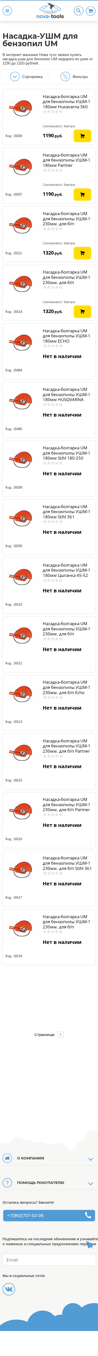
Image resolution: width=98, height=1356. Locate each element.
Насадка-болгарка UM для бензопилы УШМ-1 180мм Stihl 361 (66, 512)
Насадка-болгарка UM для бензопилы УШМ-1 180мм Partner (66, 160)
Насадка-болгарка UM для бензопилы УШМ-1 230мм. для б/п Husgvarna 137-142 (66, 631)
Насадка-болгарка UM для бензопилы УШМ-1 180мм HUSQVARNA (66, 394)
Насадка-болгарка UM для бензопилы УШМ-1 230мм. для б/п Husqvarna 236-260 (66, 221)
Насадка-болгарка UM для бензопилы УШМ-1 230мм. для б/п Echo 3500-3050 (66, 689)
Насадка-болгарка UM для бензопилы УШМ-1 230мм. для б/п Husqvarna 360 (66, 279)
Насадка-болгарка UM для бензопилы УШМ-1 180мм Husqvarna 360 (66, 102)
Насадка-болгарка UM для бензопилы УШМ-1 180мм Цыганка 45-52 (66, 570)
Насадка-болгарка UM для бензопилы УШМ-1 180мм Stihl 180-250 (66, 453)
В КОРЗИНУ (82, 132)
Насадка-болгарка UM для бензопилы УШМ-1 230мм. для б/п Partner (66, 746)
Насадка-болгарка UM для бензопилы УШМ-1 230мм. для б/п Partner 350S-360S (66, 807)
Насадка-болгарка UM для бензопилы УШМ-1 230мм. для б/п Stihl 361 (67, 863)
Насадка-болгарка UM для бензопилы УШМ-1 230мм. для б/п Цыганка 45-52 (66, 924)
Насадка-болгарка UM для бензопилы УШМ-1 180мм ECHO (66, 336)
